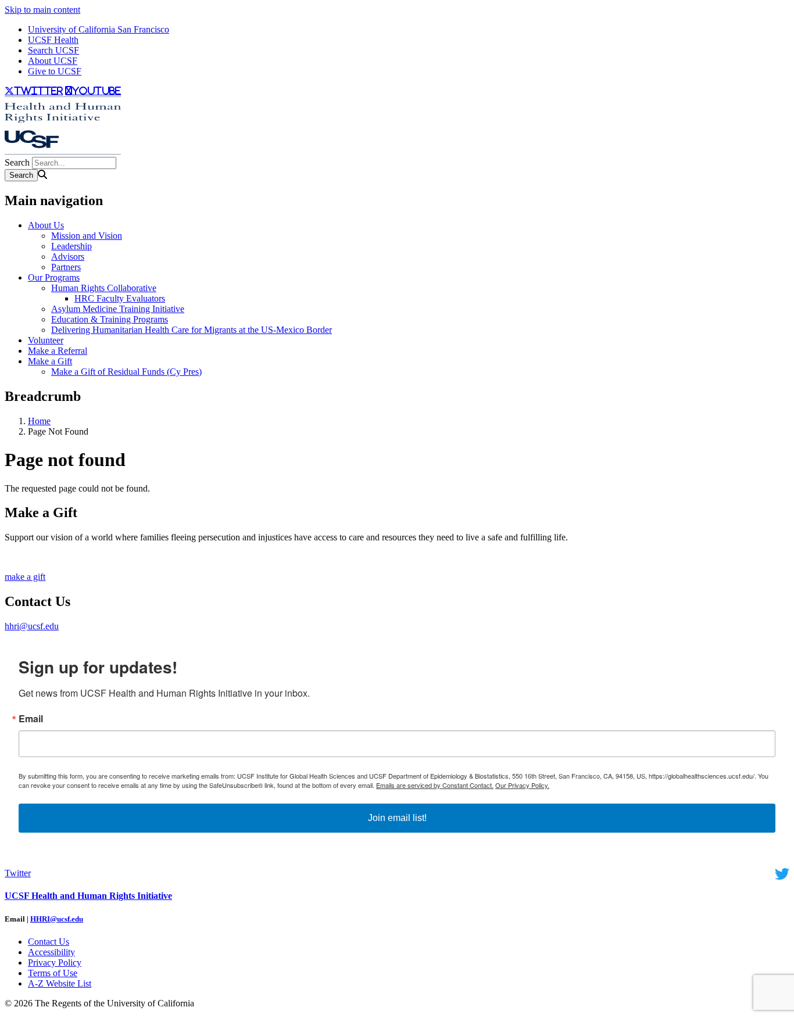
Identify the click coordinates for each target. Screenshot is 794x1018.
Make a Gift (50, 361)
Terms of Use (52, 973)
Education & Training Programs (109, 319)
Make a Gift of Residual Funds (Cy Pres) (126, 372)
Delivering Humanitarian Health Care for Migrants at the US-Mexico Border (191, 330)
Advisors (67, 256)
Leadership (71, 246)
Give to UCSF (54, 71)
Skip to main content (42, 10)
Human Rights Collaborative (103, 288)
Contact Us (48, 942)
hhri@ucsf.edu (32, 626)
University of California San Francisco (98, 29)
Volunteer (45, 340)
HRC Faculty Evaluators (119, 298)
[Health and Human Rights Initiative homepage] (63, 151)
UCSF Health (53, 40)
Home (39, 421)
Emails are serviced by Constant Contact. (434, 785)
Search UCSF (53, 50)
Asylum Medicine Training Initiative (117, 309)
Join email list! (397, 818)
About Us (46, 225)
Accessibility (51, 952)
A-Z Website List (59, 983)
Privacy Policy (54, 962)
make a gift (25, 577)
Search (17, 162)
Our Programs (54, 277)
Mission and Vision (86, 236)
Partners (66, 267)
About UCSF (52, 61)
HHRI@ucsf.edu (56, 919)
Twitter (18, 873)
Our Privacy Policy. (522, 785)
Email (31, 718)
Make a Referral (57, 351)
